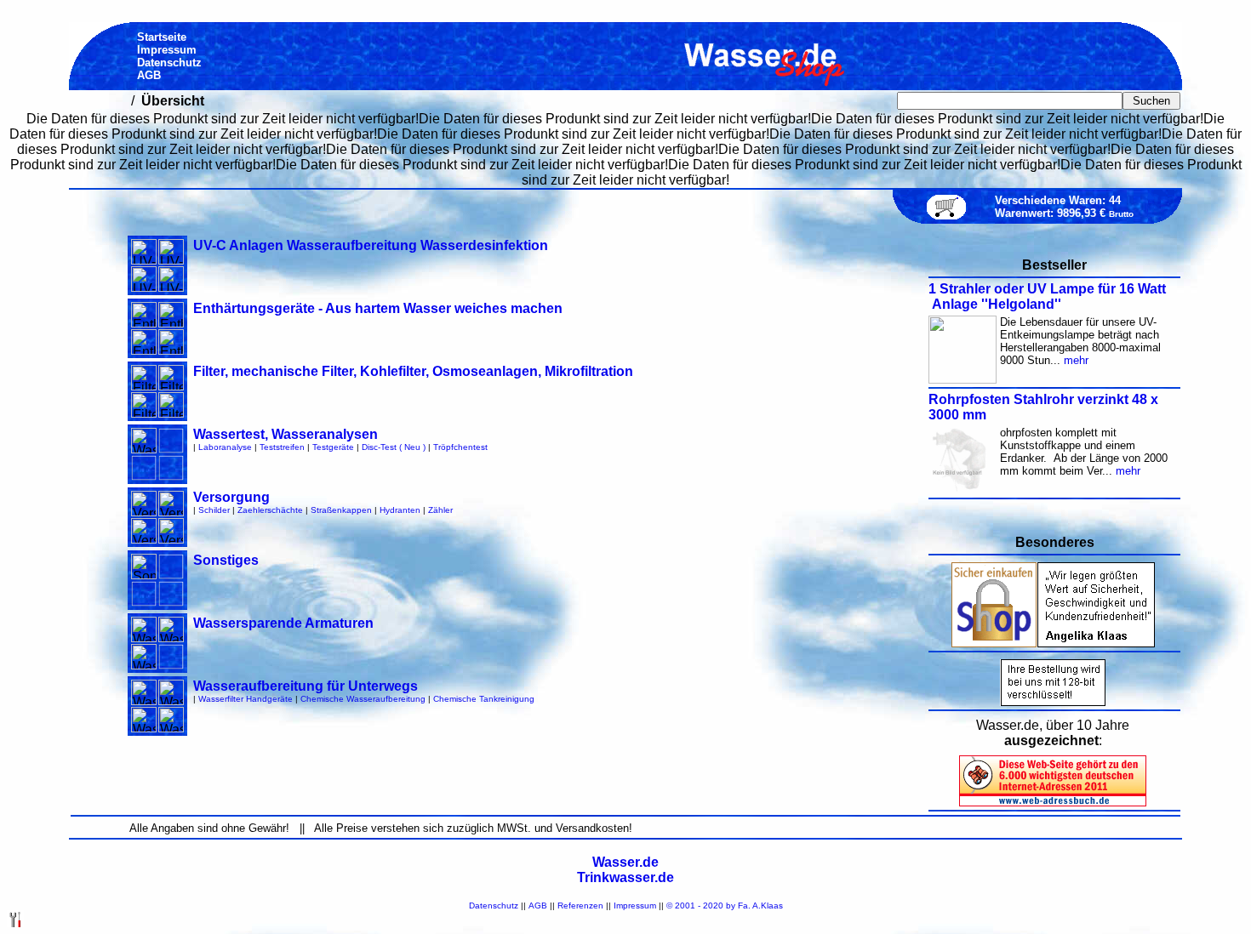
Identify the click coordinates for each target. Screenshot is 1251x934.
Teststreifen (282, 447)
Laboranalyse (225, 447)
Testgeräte (333, 447)
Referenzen (580, 905)
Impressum (635, 905)
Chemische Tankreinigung (483, 698)
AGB (537, 905)
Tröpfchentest (460, 447)
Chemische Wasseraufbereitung (363, 698)
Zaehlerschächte (270, 510)
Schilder (214, 510)
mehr (1076, 360)
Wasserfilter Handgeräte (245, 698)
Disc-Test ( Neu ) (394, 447)
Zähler (440, 510)
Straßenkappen (341, 510)
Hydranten (400, 510)
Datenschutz (493, 905)
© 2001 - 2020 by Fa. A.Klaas (724, 905)
